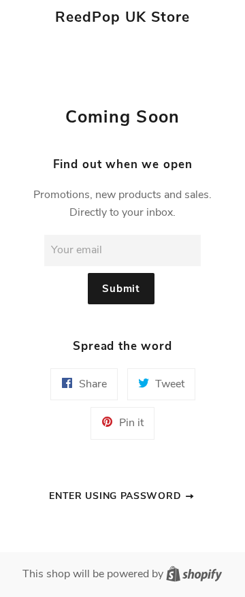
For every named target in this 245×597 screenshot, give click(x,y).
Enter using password (116, 495)
